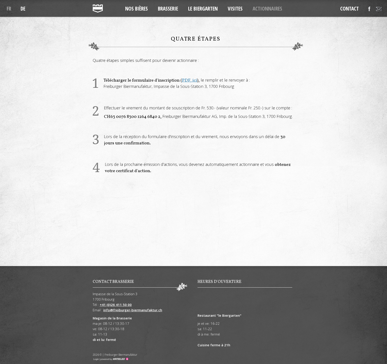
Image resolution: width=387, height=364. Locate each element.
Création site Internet (114, 359)
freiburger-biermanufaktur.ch (98, 8)
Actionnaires (267, 8)
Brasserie (168, 8)
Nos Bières (136, 8)
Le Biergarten (203, 8)
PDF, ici (189, 80)
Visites (235, 8)
